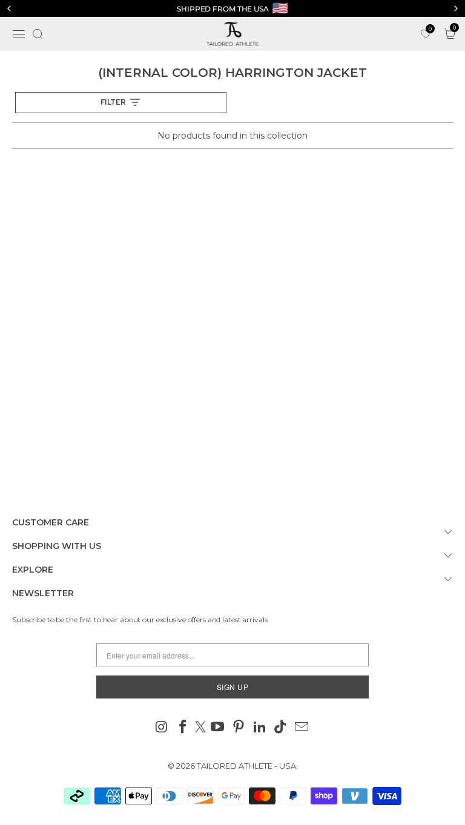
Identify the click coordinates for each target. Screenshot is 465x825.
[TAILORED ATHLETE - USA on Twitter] (200, 728)
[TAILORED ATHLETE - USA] (232, 34)
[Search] (37, 34)
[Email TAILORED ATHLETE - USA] (302, 728)
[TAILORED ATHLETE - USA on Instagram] (162, 728)
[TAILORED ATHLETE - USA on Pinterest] (239, 728)
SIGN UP (233, 687)
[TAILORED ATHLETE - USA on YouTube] (218, 728)
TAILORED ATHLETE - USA (246, 766)
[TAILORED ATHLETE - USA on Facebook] (183, 728)
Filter (113, 102)
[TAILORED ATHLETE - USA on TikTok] (281, 728)
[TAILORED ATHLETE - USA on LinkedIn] (260, 728)
